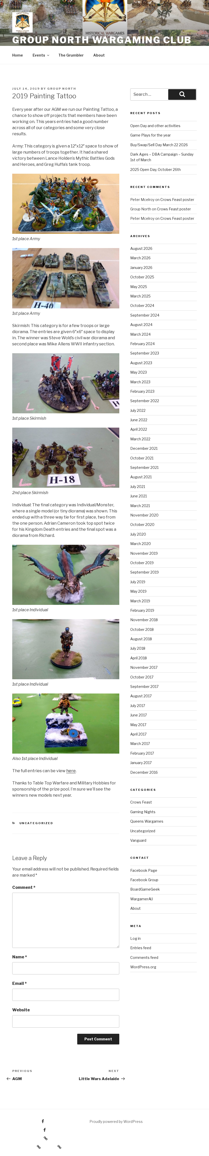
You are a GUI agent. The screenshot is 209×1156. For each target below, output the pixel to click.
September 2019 (144, 572)
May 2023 (138, 372)
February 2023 (142, 391)
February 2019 (142, 610)
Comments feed (144, 957)
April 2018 (138, 658)
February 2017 (142, 753)
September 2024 (144, 315)
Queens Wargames (146, 821)
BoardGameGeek (145, 889)
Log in (135, 938)
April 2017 (138, 734)
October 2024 (142, 305)
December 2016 (144, 772)
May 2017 (138, 725)
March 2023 (140, 382)
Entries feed (140, 948)
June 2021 (138, 496)
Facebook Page (143, 870)
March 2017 (140, 743)
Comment (23, 887)
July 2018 (137, 648)
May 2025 (138, 286)
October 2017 (141, 677)
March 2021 (140, 506)
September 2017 (144, 686)
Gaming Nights (142, 812)
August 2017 (141, 696)
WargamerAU (141, 899)
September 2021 (144, 467)
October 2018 (142, 629)
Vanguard (138, 840)
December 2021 (144, 448)
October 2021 (141, 458)
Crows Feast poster (177, 199)
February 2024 (142, 344)
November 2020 (144, 515)
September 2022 (144, 401)
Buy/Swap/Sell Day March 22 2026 (159, 145)
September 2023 (144, 353)
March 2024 (140, 334)
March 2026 (140, 258)
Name (19, 957)
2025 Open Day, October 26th (155, 169)
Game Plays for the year (150, 135)
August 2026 (141, 248)
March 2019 (140, 601)
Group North (61, 88)
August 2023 (141, 363)
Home (17, 55)
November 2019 (144, 553)
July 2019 (137, 582)
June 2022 (138, 420)
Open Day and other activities (155, 126)
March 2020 (140, 543)
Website (21, 1010)
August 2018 (141, 639)
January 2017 (141, 762)
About (99, 55)
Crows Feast (141, 802)
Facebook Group (144, 880)
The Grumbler (71, 55)
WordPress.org (143, 967)
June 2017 (138, 715)
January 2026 (141, 267)
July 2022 (138, 410)
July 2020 (138, 534)
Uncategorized (36, 823)
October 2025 (142, 277)
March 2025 (140, 296)
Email (19, 983)
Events (39, 55)
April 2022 (138, 429)
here (71, 770)
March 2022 (140, 439)
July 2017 (137, 705)
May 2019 (138, 591)
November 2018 (144, 620)
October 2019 (142, 563)
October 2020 (142, 524)
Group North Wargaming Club (102, 40)
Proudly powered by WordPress (116, 1121)
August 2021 (141, 477)
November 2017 (144, 667)
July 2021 (137, 486)
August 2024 (141, 324)
